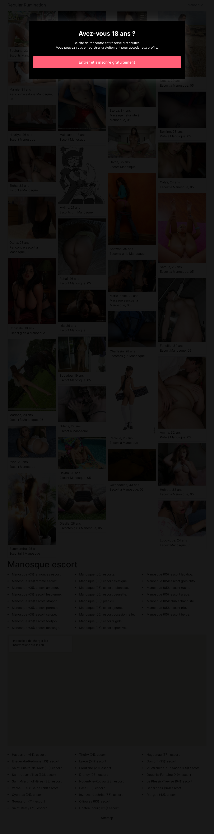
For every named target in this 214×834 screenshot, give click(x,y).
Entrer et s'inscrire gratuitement (107, 62)
